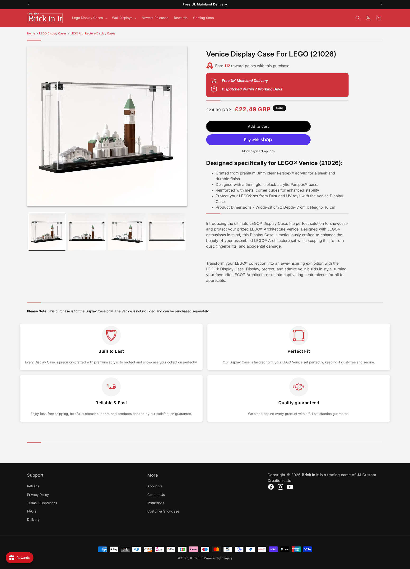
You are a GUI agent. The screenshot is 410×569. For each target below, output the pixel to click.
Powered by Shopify (218, 558)
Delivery (33, 519)
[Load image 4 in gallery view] (167, 231)
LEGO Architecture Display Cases (92, 33)
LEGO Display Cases (52, 33)
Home (31, 33)
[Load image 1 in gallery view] (47, 231)
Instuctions (155, 503)
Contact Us (156, 494)
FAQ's (31, 511)
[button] (89, 18)
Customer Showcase (163, 511)
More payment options (258, 151)
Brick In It (197, 558)
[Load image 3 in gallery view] (127, 231)
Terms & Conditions (42, 503)
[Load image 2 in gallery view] (87, 231)
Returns (33, 486)
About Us (154, 486)
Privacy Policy (38, 494)
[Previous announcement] (28, 4)
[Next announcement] (381, 4)
